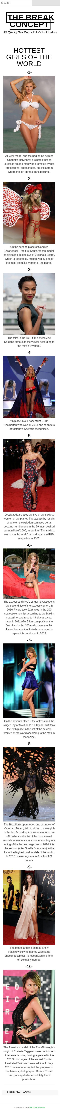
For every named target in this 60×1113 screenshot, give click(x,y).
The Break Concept (31, 21)
